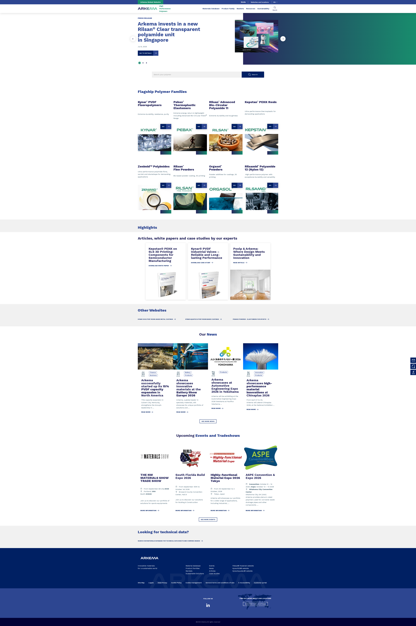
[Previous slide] (133, 38)
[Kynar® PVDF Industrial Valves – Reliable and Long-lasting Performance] (208, 271)
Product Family (228, 9)
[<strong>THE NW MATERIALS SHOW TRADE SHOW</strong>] (155, 479)
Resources (250, 9)
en (274, 2)
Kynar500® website (240, 568)
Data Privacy (162, 583)
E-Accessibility (244, 583)
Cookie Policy (176, 583)
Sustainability (263, 9)
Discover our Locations (255, 604)
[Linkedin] (208, 605)
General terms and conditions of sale (220, 583)
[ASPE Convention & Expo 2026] (260, 479)
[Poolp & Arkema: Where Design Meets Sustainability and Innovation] (250, 271)
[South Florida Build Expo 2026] (190, 479)
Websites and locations (260, 2)
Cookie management (194, 583)
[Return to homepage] (147, 9)
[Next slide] (283, 38)
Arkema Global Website (150, 2)
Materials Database (211, 9)
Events (211, 566)
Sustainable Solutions (195, 574)
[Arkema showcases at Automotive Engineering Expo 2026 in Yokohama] (225, 379)
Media (243, 2)
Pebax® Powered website (243, 566)
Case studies (214, 574)
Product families (193, 568)
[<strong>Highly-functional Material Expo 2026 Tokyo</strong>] (225, 479)
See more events (208, 519)
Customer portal (260, 583)
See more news (208, 421)
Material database (193, 566)
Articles (212, 571)
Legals (151, 583)
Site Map (141, 583)
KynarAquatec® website (242, 571)
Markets (240, 9)
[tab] (139, 62)
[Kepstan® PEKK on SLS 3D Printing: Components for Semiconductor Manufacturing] (166, 271)
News (211, 568)
